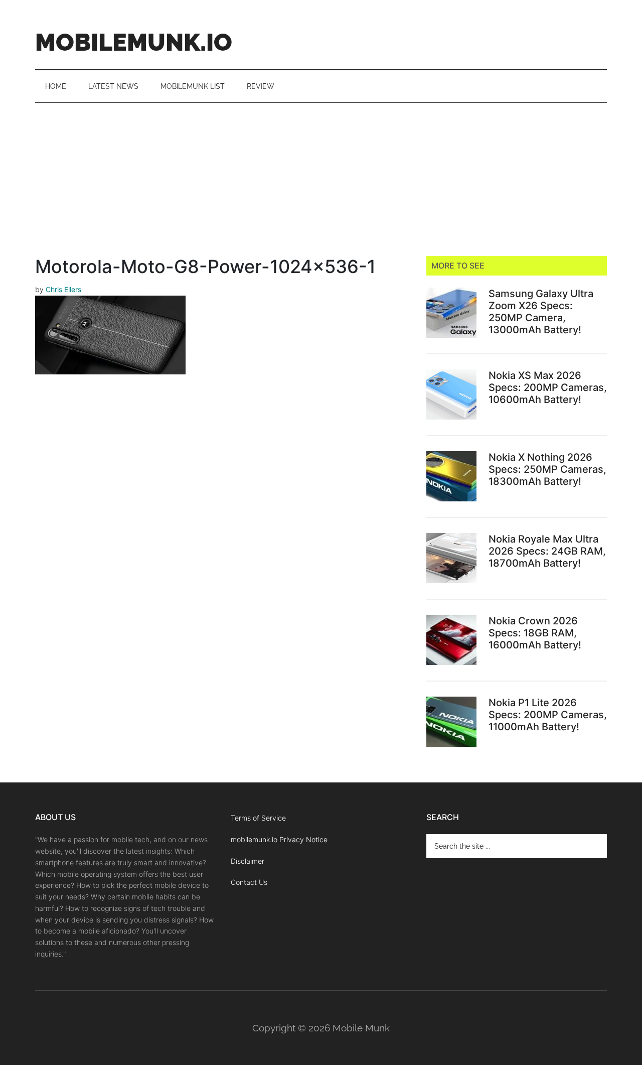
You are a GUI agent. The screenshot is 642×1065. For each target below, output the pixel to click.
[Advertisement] (321, 178)
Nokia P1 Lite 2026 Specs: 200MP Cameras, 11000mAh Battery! (548, 715)
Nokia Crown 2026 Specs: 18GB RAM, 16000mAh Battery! (535, 633)
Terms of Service (258, 818)
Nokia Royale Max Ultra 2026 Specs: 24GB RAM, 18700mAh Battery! (547, 551)
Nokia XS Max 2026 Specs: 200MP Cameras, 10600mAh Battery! (548, 387)
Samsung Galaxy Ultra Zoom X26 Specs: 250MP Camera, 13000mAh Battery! (541, 312)
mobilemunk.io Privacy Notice (279, 839)
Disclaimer (247, 861)
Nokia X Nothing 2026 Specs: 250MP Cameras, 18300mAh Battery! (547, 469)
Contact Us (249, 882)
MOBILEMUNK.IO (133, 42)
